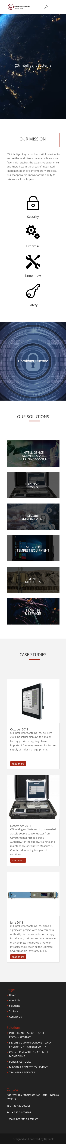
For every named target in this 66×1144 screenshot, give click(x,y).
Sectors (13, 1011)
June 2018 (16, 922)
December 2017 (20, 826)
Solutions (14, 1005)
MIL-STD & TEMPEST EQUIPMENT (28, 1067)
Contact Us (15, 1016)
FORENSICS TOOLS (20, 1061)
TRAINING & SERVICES (22, 1072)
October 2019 (19, 729)
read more (18, 763)
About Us (14, 1000)
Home (12, 995)
